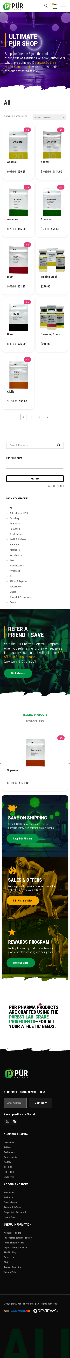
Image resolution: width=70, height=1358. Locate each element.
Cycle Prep (14, 518)
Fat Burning (15, 529)
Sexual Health (16, 586)
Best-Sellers (35, 721)
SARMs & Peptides (18, 581)
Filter (35, 478)
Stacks (13, 592)
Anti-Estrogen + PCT (19, 513)
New (12, 560)
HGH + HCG (15, 544)
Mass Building (16, 555)
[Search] (59, 445)
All (11, 508)
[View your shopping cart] (55, 6)
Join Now (41, 1102)
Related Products (34, 714)
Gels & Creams (16, 534)
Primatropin (15, 571)
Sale (12, 576)
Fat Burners (15, 523)
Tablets (13, 602)
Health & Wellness (18, 539)
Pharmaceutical (17, 565)
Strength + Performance (21, 597)
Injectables (15, 550)
